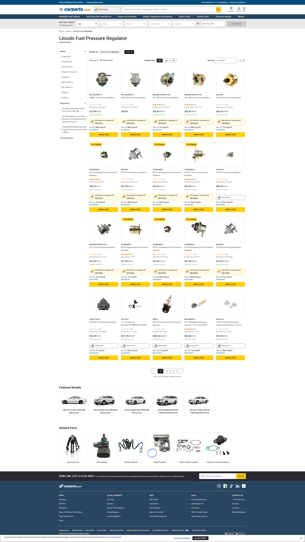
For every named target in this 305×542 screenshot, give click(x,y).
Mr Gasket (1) (67, 87)
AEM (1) (65, 98)
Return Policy (89, 530)
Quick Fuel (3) (67, 67)
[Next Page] (180, 371)
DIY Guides (195, 508)
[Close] (301, 538)
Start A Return (154, 508)
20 (160, 60)
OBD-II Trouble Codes (199, 512)
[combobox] (87, 24)
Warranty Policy (77, 530)
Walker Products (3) (69, 72)
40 (167, 60)
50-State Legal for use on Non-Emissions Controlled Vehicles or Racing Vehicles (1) (74, 119)
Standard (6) (67, 62)
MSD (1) (65, 92)
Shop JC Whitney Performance (70, 512)
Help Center (153, 499)
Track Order (153, 504)
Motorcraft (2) (67, 82)
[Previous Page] (154, 371)
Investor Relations (114, 516)
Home (61, 31)
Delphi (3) (66, 77)
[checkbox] (61, 57)
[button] (111, 52)
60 (173, 60)
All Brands (63, 508)
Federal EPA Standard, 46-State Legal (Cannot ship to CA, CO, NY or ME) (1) (74, 129)
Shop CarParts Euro (66, 516)
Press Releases (113, 512)
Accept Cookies (200, 538)
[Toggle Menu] (61, 9)
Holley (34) (66, 57)
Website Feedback (239, 512)
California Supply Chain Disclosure (138, 530)
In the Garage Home (198, 499)
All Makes (62, 499)
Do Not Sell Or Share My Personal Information (74, 534)
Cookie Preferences (178, 530)
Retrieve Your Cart (156, 512)
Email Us (235, 504)
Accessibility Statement (160, 530)
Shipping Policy (64, 530)
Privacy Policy (101, 530)
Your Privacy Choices (199, 530)
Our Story (110, 499)
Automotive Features (199, 516)
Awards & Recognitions (116, 508)
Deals (61, 520)
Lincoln (68, 31)
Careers (110, 504)
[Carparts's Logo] (78, 9)
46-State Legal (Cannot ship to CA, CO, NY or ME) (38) (73, 109)
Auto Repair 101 (197, 504)
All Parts (62, 504)
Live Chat (235, 508)
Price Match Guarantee (158, 516)
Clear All (129, 52)
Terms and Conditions (116, 530)
